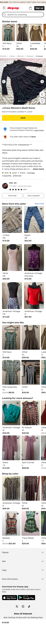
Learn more (39, 130)
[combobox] (23, 14)
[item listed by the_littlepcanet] (30, 523)
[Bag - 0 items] (30, 8)
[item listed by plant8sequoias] (30, 447)
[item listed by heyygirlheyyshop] (11, 523)
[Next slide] (42, 81)
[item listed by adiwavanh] (11, 412)
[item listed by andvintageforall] (30, 488)
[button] (26, 189)
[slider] (23, 81)
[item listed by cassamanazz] (11, 488)
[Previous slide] (4, 81)
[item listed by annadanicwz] (11, 372)
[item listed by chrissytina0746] (30, 412)
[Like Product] (12, 26)
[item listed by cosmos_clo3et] (30, 337)
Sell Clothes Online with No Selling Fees (23, 617)
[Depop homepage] (13, 8)
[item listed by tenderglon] (30, 372)
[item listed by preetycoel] (11, 337)
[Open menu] (4, 8)
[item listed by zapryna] (11, 447)
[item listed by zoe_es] (12, 219)
